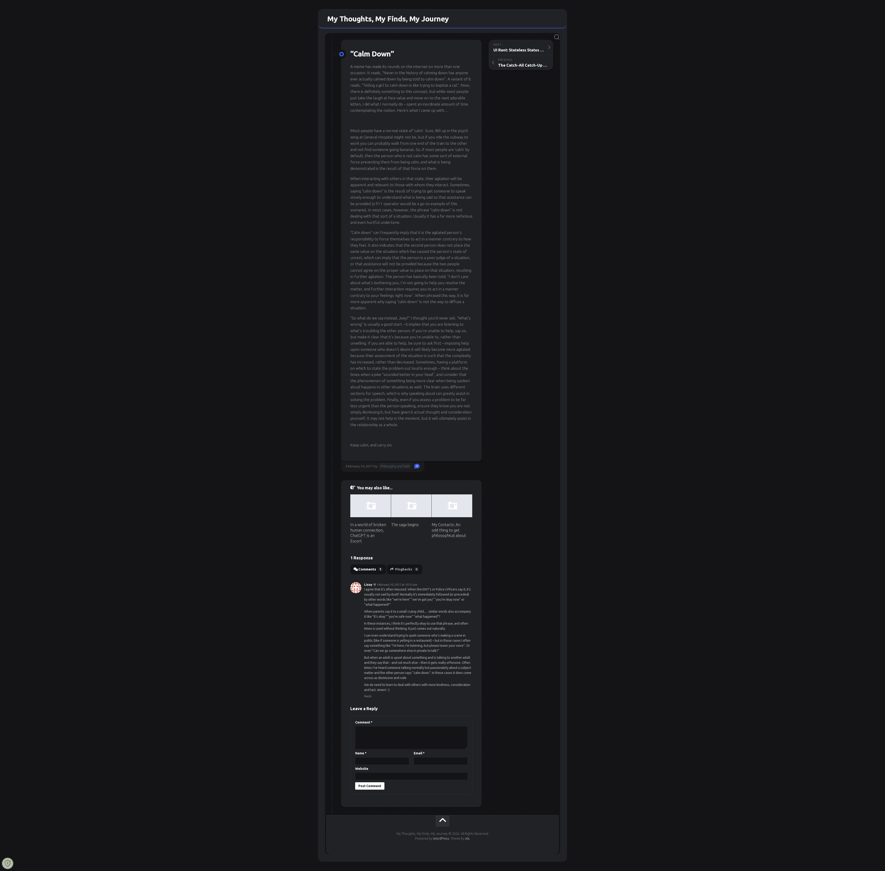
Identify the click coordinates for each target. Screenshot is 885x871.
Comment (363, 722)
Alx (467, 838)
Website (361, 769)
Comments (369, 569)
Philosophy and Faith (395, 466)
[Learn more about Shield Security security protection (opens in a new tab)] (7, 863)
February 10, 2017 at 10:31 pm (397, 584)
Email (419, 753)
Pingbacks (406, 569)
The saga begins (405, 524)
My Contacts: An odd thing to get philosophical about (449, 530)
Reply (368, 696)
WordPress (441, 838)
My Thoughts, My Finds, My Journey (388, 19)
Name (360, 753)
